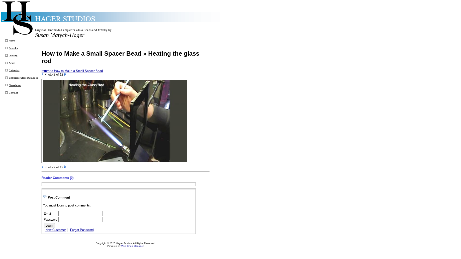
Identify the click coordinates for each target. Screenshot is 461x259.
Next (65, 74)
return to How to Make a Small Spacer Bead (72, 71)
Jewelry (13, 48)
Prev (42, 74)
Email (48, 213)
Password (50, 219)
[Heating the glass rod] (115, 162)
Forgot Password (82, 230)
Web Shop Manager (132, 246)
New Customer (55, 230)
